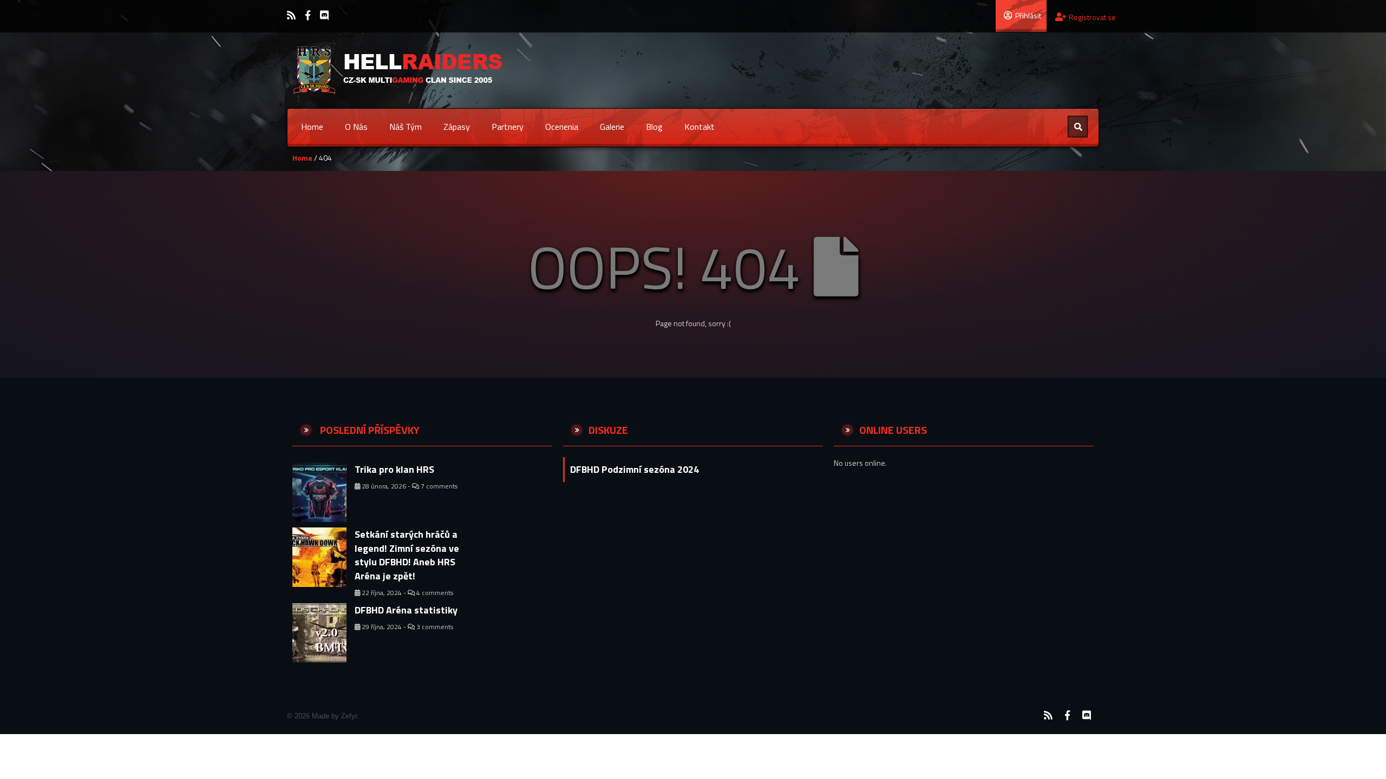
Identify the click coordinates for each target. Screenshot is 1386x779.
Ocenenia (561, 126)
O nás (356, 126)
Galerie (612, 126)
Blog (654, 126)
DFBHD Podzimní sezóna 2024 (634, 469)
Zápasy (456, 126)
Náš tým (405, 126)
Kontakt (699, 126)
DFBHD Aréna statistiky (406, 610)
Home (312, 126)
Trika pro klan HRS (394, 469)
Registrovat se (1092, 17)
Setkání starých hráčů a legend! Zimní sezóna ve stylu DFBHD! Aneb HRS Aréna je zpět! (407, 555)
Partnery (508, 126)
